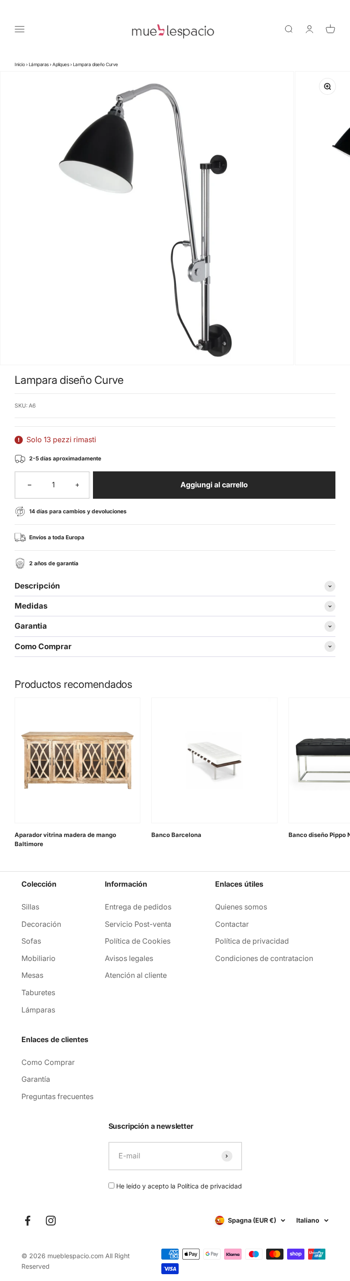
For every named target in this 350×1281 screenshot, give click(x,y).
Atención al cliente (136, 975)
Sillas (30, 906)
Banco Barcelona (176, 834)
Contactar (232, 924)
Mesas (32, 975)
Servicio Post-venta (138, 924)
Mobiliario (38, 958)
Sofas (31, 940)
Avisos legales (129, 958)
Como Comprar (48, 1062)
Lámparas (39, 64)
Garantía (35, 1079)
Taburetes (38, 992)
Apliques (60, 64)
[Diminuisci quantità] (29, 485)
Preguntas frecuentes (57, 1096)
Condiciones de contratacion (264, 958)
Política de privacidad (252, 940)
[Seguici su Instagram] (51, 1220)
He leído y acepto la (178, 1186)
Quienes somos (241, 906)
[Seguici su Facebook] (27, 1220)
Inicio (20, 64)
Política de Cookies (137, 940)
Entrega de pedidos (138, 906)
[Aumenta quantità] (77, 485)
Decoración (41, 924)
